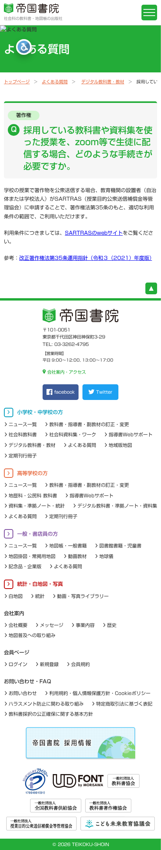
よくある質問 (55, 81)
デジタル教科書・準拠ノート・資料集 (117, 505)
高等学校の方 (32, 473)
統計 (40, 596)
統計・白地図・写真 (40, 584)
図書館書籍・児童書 (120, 545)
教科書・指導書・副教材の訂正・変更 (89, 424)
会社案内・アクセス (66, 372)
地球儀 (106, 556)
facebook (64, 392)
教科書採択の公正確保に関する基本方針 (51, 713)
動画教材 (77, 556)
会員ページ (16, 652)
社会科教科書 (23, 434)
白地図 (16, 596)
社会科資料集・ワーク (72, 434)
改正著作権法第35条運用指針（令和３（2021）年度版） (85, 258)
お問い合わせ (23, 693)
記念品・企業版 (25, 566)
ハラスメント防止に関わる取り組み (46, 703)
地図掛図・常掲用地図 (32, 556)
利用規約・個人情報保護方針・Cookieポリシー (99, 693)
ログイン (18, 664)
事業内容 (85, 625)
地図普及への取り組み (32, 635)
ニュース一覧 (23, 424)
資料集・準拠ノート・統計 (37, 505)
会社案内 (14, 613)
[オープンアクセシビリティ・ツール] (24, 47)
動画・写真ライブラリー (83, 596)
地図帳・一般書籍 (68, 545)
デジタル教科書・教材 (102, 81)
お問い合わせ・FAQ (27, 681)
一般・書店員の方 (37, 534)
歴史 (111, 625)
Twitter (104, 392)
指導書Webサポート (130, 434)
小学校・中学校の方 (40, 412)
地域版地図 (120, 445)
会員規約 (80, 664)
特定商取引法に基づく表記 (124, 703)
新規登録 (49, 664)
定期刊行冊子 (23, 455)
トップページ (17, 81)
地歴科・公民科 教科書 (33, 495)
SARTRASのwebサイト (94, 233)
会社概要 (18, 625)
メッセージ (51, 625)
